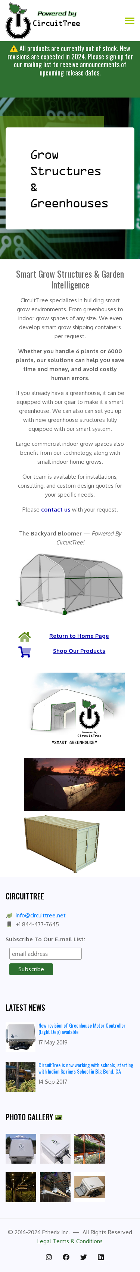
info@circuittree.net (41, 915)
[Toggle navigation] (129, 21)
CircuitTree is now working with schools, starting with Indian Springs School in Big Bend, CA (85, 1068)
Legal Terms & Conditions (70, 1241)
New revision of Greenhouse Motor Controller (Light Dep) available (81, 1028)
